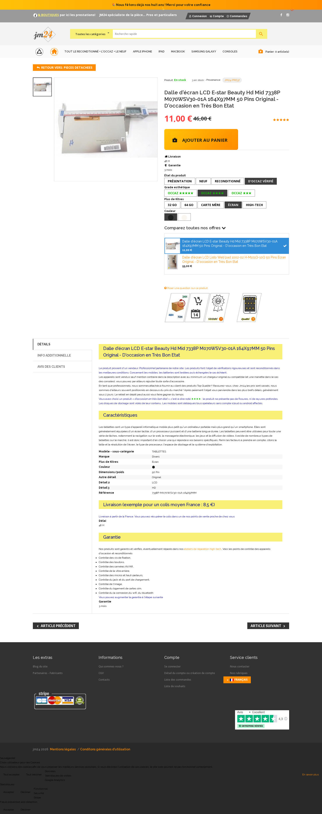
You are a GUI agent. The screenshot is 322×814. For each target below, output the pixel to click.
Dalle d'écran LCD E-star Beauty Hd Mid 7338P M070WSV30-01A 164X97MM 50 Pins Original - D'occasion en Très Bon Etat (230, 243)
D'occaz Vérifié (260, 181)
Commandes (238, 16)
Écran (233, 205)
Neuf (203, 181)
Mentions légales (63, 749)
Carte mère (210, 205)
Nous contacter (239, 666)
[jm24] (46, 35)
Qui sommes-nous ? (111, 666)
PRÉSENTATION (180, 181)
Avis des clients (51, 366)
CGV (101, 673)
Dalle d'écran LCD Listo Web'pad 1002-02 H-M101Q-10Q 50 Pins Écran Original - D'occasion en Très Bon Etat (234, 259)
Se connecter (172, 666)
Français (241, 679)
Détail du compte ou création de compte (189, 673)
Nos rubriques (239, 673)
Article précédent (58, 625)
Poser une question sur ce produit (187, 288)
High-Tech (254, 205)
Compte (218, 16)
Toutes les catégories (90, 34)
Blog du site (40, 666)
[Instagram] (288, 15)
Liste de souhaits (174, 686)
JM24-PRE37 (232, 80)
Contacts (104, 679)
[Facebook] (281, 15)
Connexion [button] (199, 16)
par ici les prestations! (77, 15)
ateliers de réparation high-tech (202, 548)
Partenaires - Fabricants (48, 673)
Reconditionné (228, 181)
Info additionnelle (54, 355)
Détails (43, 344)
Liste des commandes (177, 679)
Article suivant (266, 625)
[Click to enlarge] (105, 129)
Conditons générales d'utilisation (105, 749)
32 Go (172, 205)
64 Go (188, 205)
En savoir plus (310, 774)
